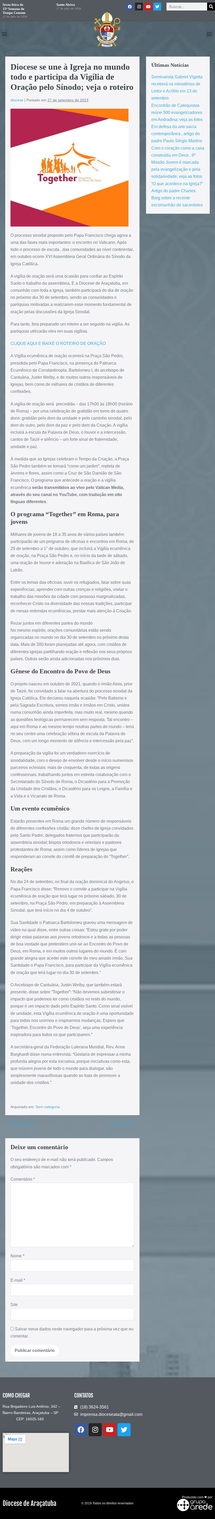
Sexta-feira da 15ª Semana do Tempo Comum (14, 9)
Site (14, 1304)
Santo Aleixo (65, 5)
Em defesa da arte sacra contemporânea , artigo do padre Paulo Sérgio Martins (176, 133)
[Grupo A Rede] (193, 1504)
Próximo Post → (124, 1124)
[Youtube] (148, 6)
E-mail (17, 1280)
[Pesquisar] (211, 6)
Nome (17, 1256)
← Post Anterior (19, 1124)
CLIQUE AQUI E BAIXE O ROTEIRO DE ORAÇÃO (58, 343)
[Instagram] (139, 6)
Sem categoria (48, 1107)
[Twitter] (157, 6)
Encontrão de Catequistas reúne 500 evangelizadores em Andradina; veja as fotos (177, 112)
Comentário (22, 1179)
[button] (4, 34)
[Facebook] (130, 6)
